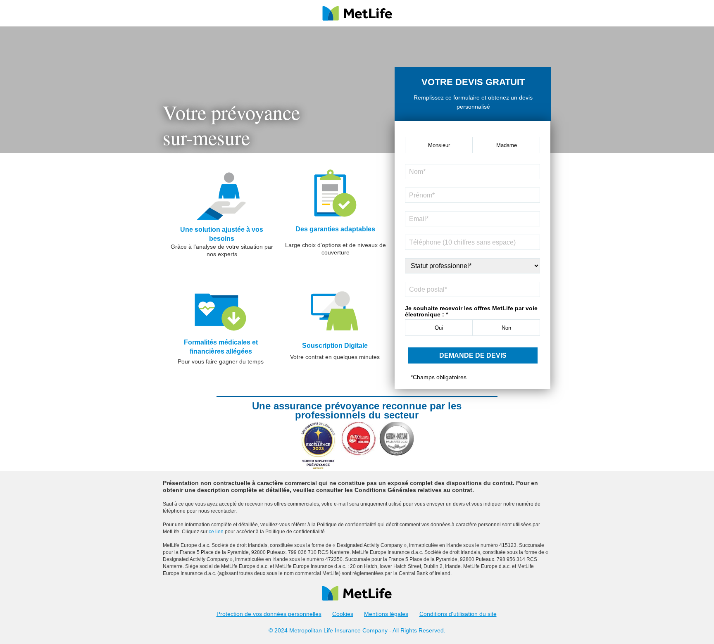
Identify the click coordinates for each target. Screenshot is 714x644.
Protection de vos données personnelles (269, 614)
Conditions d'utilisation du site (458, 614)
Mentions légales (386, 614)
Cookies (342, 614)
